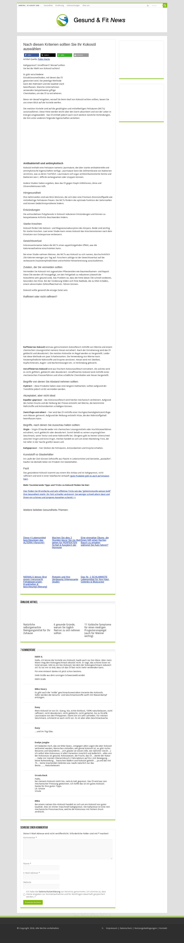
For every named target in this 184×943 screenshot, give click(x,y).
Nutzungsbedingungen (145, 928)
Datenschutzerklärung (49, 891)
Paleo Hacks (44, 59)
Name (27, 863)
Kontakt (163, 928)
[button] (31, 55)
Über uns (86, 5)
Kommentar (30, 837)
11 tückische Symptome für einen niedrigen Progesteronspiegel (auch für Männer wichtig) (97, 630)
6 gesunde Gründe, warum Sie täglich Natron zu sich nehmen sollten (67, 629)
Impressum (111, 928)
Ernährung (59, 5)
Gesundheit (48, 5)
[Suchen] (165, 5)
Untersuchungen (73, 5)
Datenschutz (126, 928)
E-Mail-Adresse (31, 873)
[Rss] (148, 5)
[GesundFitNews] (92, 19)
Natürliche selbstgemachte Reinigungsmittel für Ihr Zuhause (36, 629)
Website (27, 882)
